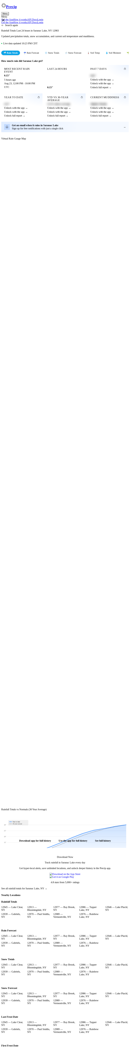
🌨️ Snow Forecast (73, 53)
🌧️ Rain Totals (10, 53)
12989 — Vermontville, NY (62, 915)
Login (40, 19)
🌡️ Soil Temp (93, 53)
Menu (5, 13)
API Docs (32, 19)
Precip (11, 7)
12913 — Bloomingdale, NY (36, 908)
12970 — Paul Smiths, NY (38, 915)
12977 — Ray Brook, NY (64, 908)
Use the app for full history (73, 840)
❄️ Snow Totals (52, 53)
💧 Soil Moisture (113, 53)
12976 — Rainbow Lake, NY (89, 915)
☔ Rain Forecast (31, 53)
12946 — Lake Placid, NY (116, 908)
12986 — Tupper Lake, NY (88, 908)
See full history (103, 840)
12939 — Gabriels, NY (10, 915)
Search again (11, 25)
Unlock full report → (100, 87)
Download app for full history (35, 840)
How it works (20, 19)
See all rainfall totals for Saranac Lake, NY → (24, 888)
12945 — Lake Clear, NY (12, 908)
